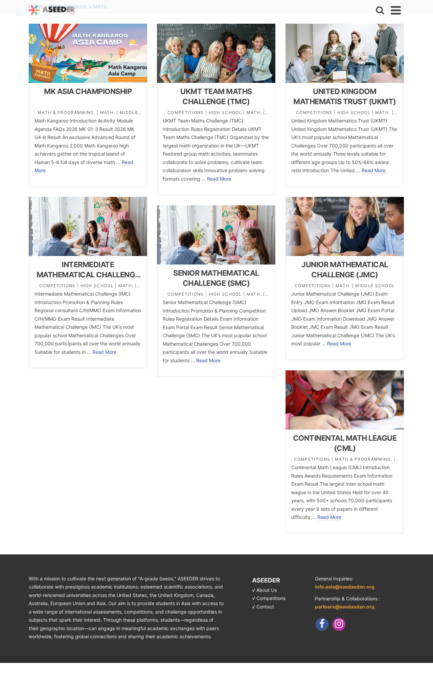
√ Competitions (269, 598)
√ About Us (264, 590)
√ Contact (263, 607)
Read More (219, 179)
